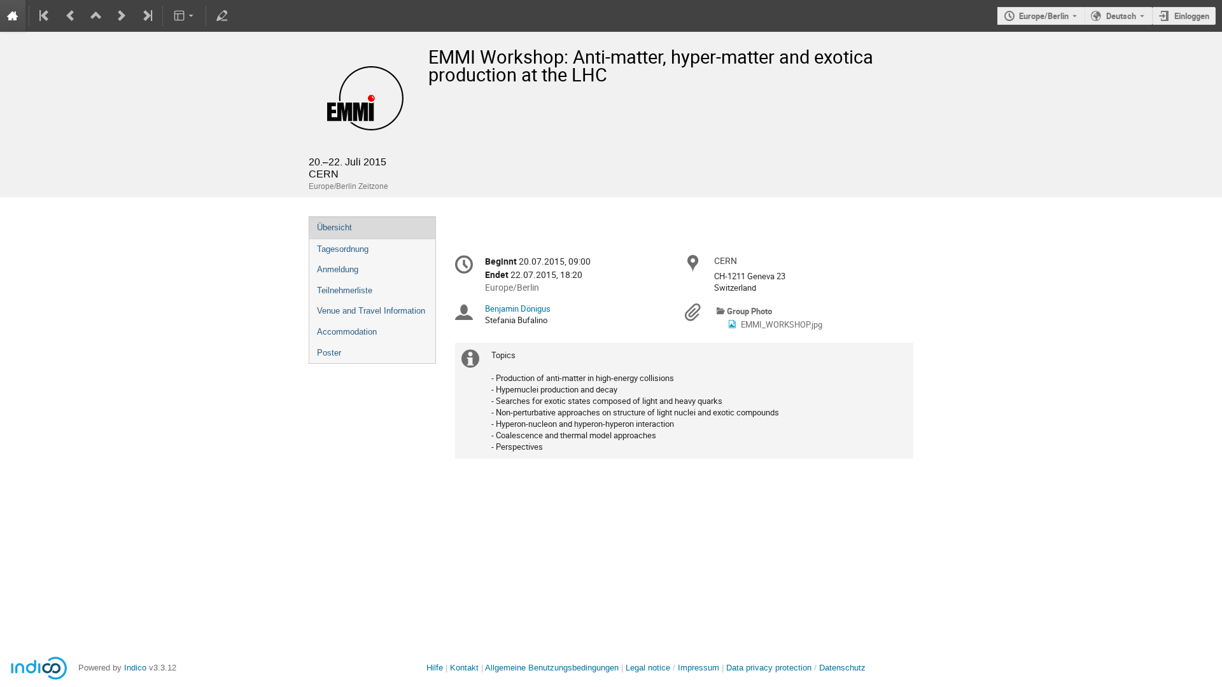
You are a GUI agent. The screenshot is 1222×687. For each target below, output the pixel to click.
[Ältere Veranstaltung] (70, 16)
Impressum (698, 667)
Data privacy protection (770, 667)
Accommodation (347, 332)
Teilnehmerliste (344, 290)
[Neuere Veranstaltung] (121, 16)
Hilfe (434, 667)
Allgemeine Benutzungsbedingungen (552, 667)
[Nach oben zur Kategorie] (96, 16)
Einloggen (1191, 16)
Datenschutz (842, 667)
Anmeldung (337, 269)
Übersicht (334, 227)
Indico (135, 667)
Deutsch (1121, 16)
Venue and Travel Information (371, 311)
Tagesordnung (343, 249)
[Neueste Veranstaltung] (146, 16)
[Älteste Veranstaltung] (45, 16)
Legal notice (649, 667)
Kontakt (464, 667)
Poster (329, 352)
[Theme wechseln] (184, 16)
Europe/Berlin (1044, 16)
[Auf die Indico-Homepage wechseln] (12, 16)
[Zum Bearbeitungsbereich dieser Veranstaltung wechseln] (222, 16)
